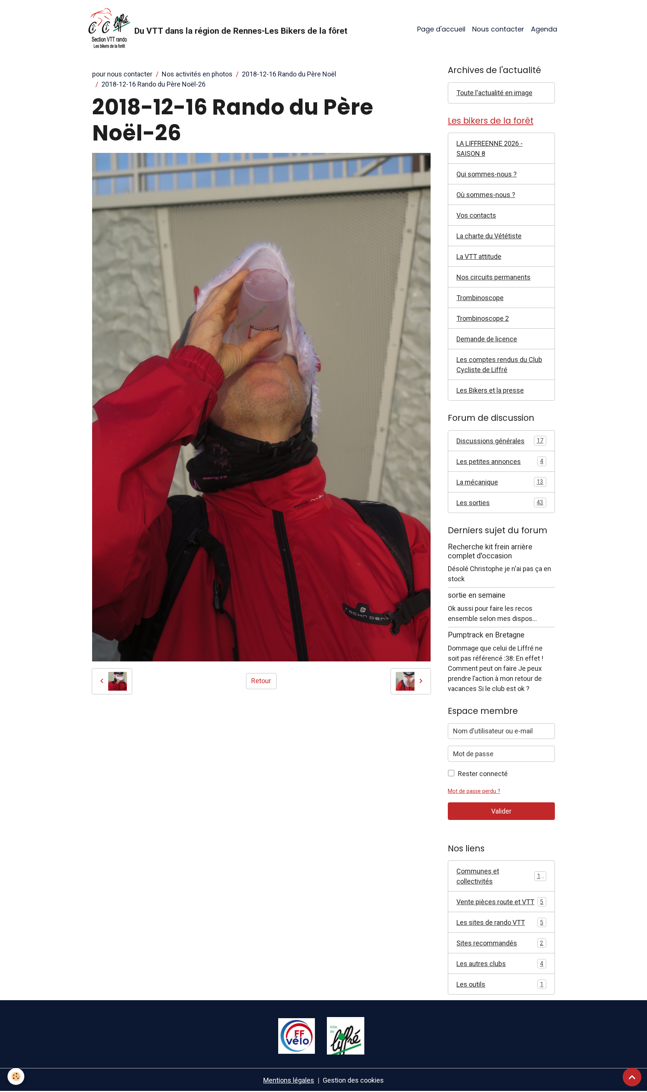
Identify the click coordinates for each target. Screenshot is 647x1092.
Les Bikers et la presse (490, 390)
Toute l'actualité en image (494, 93)
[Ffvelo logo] (296, 1035)
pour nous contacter (122, 74)
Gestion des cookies (353, 1080)
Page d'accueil (441, 29)
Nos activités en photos (197, 74)
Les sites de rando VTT (499, 922)
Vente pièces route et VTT (499, 902)
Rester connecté (483, 774)
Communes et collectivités (500, 876)
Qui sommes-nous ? (486, 174)
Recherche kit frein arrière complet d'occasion (490, 551)
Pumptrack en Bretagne (486, 635)
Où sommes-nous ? (485, 195)
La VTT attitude (478, 256)
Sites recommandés (499, 943)
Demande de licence (486, 339)
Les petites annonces (499, 461)
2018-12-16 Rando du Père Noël (289, 74)
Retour (261, 681)
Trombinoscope (480, 298)
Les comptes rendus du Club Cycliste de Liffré (499, 365)
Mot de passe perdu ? (474, 791)
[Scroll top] (632, 1077)
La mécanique (499, 482)
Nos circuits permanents (493, 277)
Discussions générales (499, 441)
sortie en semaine (476, 595)
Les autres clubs (499, 964)
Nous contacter (498, 29)
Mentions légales (288, 1080)
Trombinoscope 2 (482, 318)
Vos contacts (476, 215)
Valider (501, 811)
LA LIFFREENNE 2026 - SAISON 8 (489, 148)
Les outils (499, 984)
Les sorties (499, 503)
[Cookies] (15, 1076)
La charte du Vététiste (489, 236)
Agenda (544, 29)
